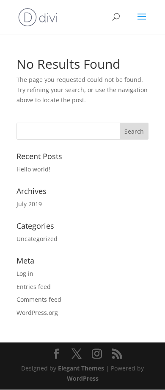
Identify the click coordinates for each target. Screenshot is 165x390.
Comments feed (38, 299)
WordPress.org (37, 313)
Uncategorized (37, 239)
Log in (24, 273)
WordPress (83, 378)
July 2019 (29, 204)
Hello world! (33, 169)
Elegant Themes (81, 368)
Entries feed (33, 287)
